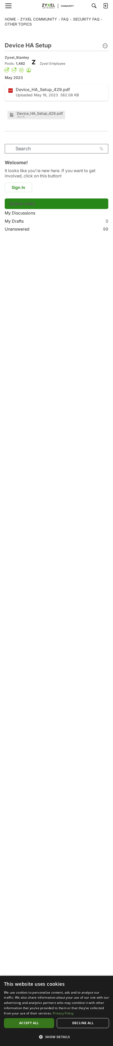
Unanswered (56, 229)
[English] (56, 6)
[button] (105, 46)
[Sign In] (105, 6)
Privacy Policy (63, 1013)
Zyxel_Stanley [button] (17, 57)
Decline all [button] (83, 1023)
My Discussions (20, 213)
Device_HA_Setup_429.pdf (40, 113)
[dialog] (56, 1011)
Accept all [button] (29, 1023)
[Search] (94, 6)
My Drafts (56, 221)
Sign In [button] (18, 187)
